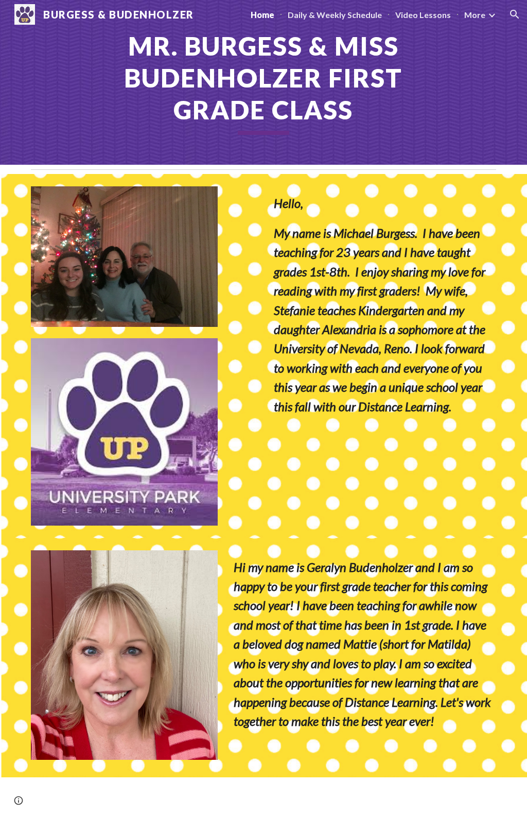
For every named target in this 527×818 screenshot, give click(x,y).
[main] (263, 82)
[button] (514, 14)
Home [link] (262, 15)
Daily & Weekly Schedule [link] (335, 15)
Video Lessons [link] (423, 15)
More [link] (474, 15)
